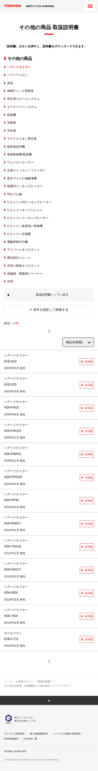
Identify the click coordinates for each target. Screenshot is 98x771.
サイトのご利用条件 (14, 733)
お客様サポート (25, 681)
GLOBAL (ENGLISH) (15, 751)
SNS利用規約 (11, 738)
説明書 (89, 361)
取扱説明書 (44, 681)
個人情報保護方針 (39, 733)
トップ (8, 681)
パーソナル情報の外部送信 (67, 733)
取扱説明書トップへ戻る (52, 294)
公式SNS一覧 (30, 738)
